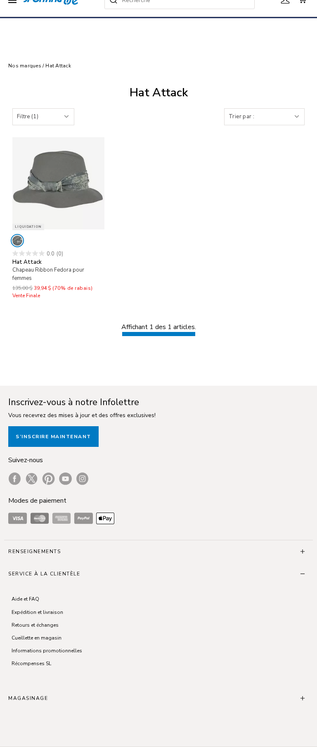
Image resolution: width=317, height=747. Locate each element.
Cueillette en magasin (37, 638)
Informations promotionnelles (47, 650)
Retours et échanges (35, 625)
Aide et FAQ (25, 599)
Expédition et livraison (37, 612)
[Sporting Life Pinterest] (48, 479)
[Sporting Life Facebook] (14, 479)
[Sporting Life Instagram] (82, 479)
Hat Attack (58, 65)
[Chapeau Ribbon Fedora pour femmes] (58, 183)
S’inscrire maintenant (53, 436)
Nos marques (25, 65)
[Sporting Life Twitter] (31, 479)
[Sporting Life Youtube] (65, 479)
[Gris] (17, 240)
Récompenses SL (31, 663)
